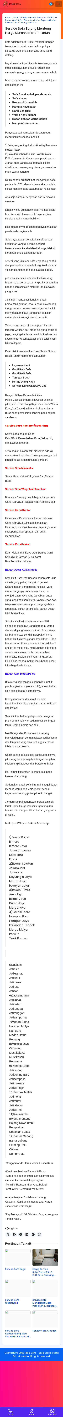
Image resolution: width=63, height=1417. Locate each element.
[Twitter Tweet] (8, 1234)
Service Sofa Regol (15, 1269)
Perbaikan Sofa (31, 20)
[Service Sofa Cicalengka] (18, 1288)
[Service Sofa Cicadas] (45, 1319)
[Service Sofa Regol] (18, 1257)
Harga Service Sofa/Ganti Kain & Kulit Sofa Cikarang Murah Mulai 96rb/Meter (43, 1272)
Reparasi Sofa (48, 20)
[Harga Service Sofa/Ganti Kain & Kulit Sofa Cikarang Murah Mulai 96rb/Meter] (45, 1257)
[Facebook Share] (14, 1234)
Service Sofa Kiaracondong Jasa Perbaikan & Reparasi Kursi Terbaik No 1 (17, 1333)
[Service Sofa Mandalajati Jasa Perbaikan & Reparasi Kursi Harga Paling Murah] (45, 1288)
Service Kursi (11, 22)
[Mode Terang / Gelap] (51, 4)
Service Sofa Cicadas (44, 1330)
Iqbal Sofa (17, 20)
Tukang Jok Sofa (27, 22)
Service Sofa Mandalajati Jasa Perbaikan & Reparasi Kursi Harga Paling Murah (44, 1302)
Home (8, 17)
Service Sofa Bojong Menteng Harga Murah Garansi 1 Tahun (28, 30)
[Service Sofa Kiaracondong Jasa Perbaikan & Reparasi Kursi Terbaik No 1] (18, 1319)
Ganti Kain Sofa (37, 17)
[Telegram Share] (20, 1234)
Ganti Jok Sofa (20, 17)
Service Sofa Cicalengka (12, 1301)
